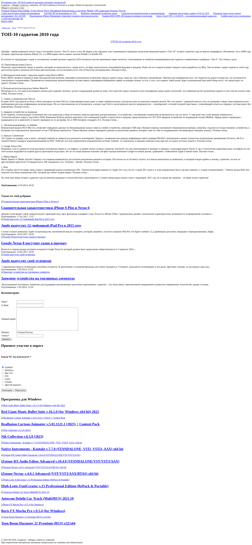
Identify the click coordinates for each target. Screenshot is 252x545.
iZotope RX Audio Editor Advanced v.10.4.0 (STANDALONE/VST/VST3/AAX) (60, 461)
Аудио (33, 10)
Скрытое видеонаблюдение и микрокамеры (143, 13)
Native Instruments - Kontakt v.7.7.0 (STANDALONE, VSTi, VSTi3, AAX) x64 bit (62, 449)
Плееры (114, 10)
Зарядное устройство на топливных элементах (38, 278)
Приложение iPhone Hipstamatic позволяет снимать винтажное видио (63, 16)
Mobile (90, 10)
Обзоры (13, 10)
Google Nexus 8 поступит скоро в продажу (34, 243)
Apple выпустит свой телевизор (26, 261)
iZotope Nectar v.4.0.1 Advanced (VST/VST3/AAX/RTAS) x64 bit (49, 473)
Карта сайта (7, 21)
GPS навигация (102, 10)
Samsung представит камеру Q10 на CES (189, 13)
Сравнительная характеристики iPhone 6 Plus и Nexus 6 (45, 208)
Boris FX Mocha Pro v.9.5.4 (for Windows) (33, 511)
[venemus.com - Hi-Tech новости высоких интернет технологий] (33, 2)
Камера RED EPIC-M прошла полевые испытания (127, 16)
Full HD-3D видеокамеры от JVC (60, 13)
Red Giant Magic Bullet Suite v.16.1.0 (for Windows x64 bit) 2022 (50, 412)
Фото (46, 10)
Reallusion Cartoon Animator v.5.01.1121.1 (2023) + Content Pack (50, 424)
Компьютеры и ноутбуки (74, 10)
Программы (24, 10)
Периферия (55, 10)
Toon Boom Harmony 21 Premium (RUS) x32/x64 (38, 523)
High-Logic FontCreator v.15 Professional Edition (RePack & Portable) (54, 486)
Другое (122, 10)
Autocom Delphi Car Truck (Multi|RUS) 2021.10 (37, 498)
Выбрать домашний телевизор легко (99, 13)
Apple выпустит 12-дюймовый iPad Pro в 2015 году (41, 225)
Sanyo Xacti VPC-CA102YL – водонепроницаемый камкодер (186, 16)
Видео (40, 10)
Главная (5, 10)
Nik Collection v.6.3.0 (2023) (22, 436)
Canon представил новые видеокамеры (20, 13)
